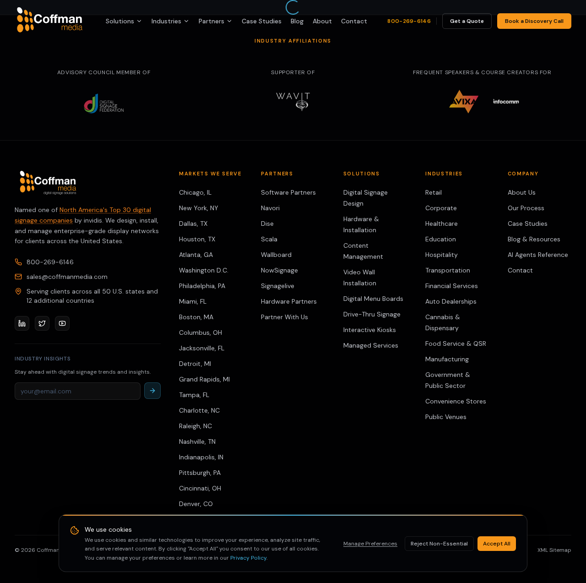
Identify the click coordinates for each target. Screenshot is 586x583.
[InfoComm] (506, 102)
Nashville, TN (197, 441)
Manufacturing (447, 359)
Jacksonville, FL (201, 348)
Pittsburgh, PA (200, 473)
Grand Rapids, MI (204, 379)
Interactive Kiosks (369, 330)
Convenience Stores (455, 401)
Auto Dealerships (451, 301)
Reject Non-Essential (439, 543)
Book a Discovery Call (534, 21)
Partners (211, 21)
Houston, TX (197, 239)
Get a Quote (467, 21)
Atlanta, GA (196, 255)
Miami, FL (192, 301)
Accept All (496, 543)
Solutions (120, 21)
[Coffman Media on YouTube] (62, 323)
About (322, 21)
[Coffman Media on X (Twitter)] (42, 323)
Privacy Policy (248, 557)
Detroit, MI (195, 364)
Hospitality (441, 255)
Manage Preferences (370, 543)
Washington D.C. (203, 270)
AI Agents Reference (538, 255)
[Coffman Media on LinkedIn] (22, 323)
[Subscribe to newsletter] (152, 390)
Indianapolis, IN (201, 457)
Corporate (441, 208)
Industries (166, 21)
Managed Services (370, 345)
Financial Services (451, 286)
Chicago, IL (195, 192)
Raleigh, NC (195, 426)
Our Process (526, 208)
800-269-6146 (409, 21)
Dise (267, 223)
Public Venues (446, 417)
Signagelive (277, 286)
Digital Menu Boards (373, 298)
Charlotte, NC (199, 410)
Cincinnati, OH (200, 488)
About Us (522, 192)
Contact (354, 21)
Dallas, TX (193, 223)
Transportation (447, 270)
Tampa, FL (194, 395)
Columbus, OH (200, 332)
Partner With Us (284, 317)
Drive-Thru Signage (372, 314)
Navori (270, 208)
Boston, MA (196, 317)
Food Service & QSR (455, 343)
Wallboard (276, 255)
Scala (269, 239)
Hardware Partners (289, 301)
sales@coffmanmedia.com (67, 276)
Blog (297, 21)
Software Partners (288, 192)
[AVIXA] (463, 101)
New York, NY (198, 208)
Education (440, 239)
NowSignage (279, 270)
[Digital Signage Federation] (104, 103)
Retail (433, 192)
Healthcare (441, 223)
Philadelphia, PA (202, 286)
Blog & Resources (534, 239)
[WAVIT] (293, 101)
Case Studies (262, 21)
